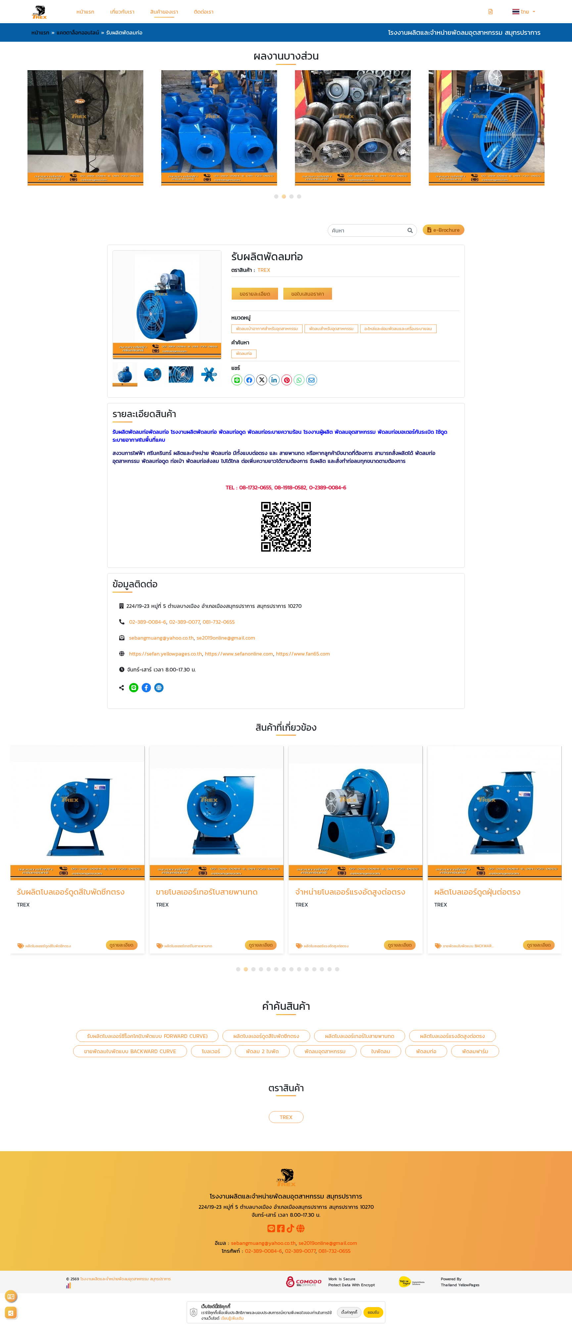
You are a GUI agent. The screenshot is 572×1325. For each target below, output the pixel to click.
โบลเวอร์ (211, 1051)
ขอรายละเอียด (255, 294)
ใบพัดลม (380, 1051)
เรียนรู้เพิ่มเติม (232, 1318)
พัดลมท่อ (244, 353)
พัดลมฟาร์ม (475, 1051)
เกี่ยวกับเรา (122, 12)
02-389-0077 (184, 622)
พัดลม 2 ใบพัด (262, 1051)
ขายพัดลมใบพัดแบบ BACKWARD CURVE (130, 1051)
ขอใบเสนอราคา (307, 294)
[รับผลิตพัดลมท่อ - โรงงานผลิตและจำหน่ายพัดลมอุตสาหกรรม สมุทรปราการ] (167, 304)
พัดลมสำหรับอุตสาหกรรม (331, 328)
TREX (264, 270)
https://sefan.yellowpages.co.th (165, 654)
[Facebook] (146, 688)
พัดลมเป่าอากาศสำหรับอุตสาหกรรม (267, 328)
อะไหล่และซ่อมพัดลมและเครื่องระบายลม (398, 328)
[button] (276, 196)
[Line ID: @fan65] (133, 688)
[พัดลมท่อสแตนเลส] (353, 128)
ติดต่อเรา (204, 12)
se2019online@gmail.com (226, 638)
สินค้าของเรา (164, 12)
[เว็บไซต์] (159, 688)
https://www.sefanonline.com (239, 654)
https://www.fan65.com (303, 654)
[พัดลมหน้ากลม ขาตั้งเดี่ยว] (85, 128)
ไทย (526, 12)
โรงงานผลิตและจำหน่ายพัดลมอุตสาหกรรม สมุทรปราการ (125, 1279)
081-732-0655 (219, 622)
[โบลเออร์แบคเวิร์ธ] (219, 128)
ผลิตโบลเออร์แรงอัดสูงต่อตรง (452, 1036)
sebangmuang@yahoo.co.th (161, 638)
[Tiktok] (290, 1230)
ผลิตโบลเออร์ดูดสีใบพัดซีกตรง (266, 1036)
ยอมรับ (373, 1312)
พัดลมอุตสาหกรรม (325, 1051)
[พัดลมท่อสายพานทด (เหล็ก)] (486, 128)
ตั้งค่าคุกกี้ (349, 1312)
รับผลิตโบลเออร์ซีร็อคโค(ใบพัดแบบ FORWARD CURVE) (147, 1036)
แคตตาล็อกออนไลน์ (78, 32)
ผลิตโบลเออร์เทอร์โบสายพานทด (359, 1036)
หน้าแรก (85, 12)
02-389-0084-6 (147, 622)
